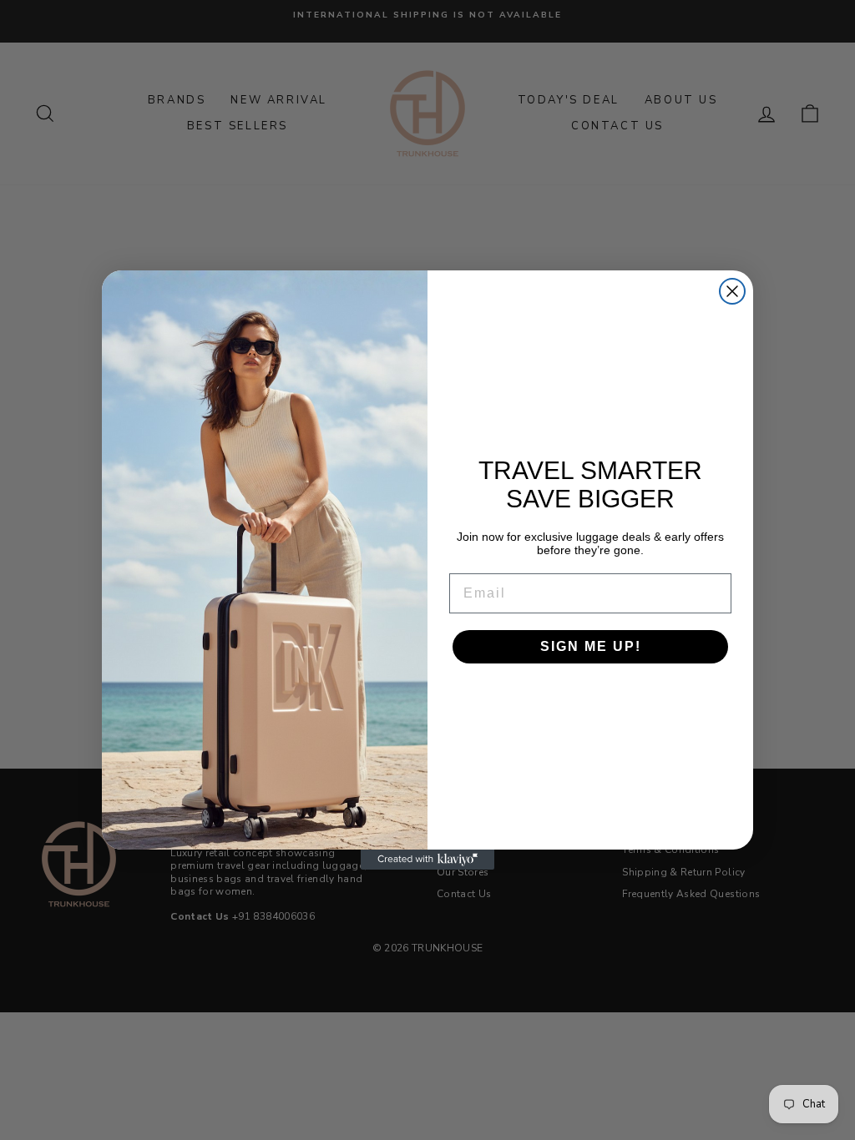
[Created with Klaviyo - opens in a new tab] (427, 860)
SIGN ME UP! (590, 646)
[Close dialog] (732, 291)
